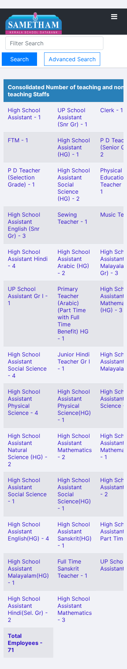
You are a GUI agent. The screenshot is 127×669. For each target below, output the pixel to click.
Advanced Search (72, 59)
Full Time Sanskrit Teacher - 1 (72, 568)
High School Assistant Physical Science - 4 (24, 402)
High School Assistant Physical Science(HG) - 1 (74, 405)
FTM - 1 (18, 140)
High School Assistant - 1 (24, 114)
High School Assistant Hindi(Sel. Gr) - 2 (28, 609)
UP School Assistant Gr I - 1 (28, 296)
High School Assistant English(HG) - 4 (28, 531)
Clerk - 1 (111, 110)
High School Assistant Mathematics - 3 (75, 609)
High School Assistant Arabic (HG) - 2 (74, 262)
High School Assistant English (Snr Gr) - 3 (24, 225)
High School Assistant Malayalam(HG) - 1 (28, 572)
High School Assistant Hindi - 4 (28, 258)
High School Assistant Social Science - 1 (27, 490)
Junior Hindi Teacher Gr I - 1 (74, 361)
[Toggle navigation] (114, 16)
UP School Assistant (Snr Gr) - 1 (72, 117)
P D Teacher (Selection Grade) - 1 (24, 177)
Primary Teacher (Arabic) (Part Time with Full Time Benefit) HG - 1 (73, 313)
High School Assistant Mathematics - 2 (75, 446)
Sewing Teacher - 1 (72, 218)
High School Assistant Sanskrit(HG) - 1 (75, 535)
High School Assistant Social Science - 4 (27, 365)
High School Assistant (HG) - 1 (74, 147)
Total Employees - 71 (25, 642)
